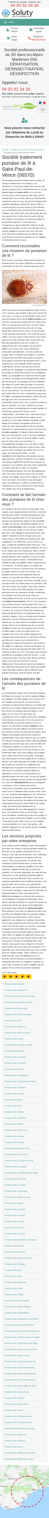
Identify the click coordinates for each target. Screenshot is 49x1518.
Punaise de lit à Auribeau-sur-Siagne (20, 996)
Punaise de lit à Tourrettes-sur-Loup (20, 1428)
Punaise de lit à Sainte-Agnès (17, 1392)
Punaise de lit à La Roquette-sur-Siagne (21, 1173)
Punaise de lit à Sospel (14, 1398)
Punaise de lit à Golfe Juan (16, 1130)
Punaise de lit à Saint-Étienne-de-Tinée (21, 1343)
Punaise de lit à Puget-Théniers (18, 1307)
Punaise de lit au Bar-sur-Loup (17, 1197)
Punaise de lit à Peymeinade (17, 1300)
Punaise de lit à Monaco (15, 1252)
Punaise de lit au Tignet (14, 1221)
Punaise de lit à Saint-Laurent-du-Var (20, 1361)
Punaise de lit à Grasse (14, 1142)
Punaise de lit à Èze (13, 1106)
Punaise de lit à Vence (14, 1447)
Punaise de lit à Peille (14, 1288)
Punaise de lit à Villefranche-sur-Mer (20, 1453)
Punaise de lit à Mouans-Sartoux (18, 1258)
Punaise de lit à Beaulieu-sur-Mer (19, 1002)
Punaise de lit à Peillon (14, 1294)
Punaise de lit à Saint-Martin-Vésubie (20, 1374)
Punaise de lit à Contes (14, 1093)
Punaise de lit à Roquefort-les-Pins (19, 1325)
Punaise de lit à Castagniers (16, 1075)
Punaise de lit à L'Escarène (16, 1154)
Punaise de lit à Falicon (14, 1112)
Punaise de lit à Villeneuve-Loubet (19, 1459)
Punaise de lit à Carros (14, 1069)
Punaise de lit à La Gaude (15, 1167)
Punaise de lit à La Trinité (15, 1179)
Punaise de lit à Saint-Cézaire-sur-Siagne (22, 1337)
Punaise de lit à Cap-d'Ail (15, 1063)
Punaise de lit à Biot (13, 1020)
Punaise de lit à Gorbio (14, 1136)
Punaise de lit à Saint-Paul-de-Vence (20, 1380)
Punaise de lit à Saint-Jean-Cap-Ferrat (21, 1349)
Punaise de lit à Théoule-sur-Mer (18, 1416)
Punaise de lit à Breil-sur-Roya (17, 1033)
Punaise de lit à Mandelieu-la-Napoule (21, 1240)
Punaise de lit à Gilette (14, 1124)
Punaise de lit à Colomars (15, 1087)
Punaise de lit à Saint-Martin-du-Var (20, 1367)
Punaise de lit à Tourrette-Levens (18, 1422)
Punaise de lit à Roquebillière (17, 1313)
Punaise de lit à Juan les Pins (17, 1148)
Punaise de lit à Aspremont (16, 990)
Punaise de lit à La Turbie (15, 1185)
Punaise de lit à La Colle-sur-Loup (19, 1160)
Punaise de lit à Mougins (15, 1264)
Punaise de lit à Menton (14, 1246)
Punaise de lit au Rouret (15, 1215)
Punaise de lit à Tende (14, 1410)
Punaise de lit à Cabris (14, 1039)
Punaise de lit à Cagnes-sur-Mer (18, 1045)
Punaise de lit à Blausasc (15, 1026)
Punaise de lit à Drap (13, 1100)
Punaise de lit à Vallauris (15, 1441)
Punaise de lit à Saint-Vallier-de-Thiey (20, 1386)
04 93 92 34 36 (38, 40)
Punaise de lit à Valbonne (15, 1434)
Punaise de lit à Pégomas (15, 1282)
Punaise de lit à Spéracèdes (16, 1404)
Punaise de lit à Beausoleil (16, 1008)
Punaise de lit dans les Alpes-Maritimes (27, 150)
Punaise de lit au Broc (14, 1203)
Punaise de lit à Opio (13, 1276)
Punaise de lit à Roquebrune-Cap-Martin (22, 1319)
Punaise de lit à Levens (14, 1227)
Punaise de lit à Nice (13, 1270)
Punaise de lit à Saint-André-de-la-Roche (22, 1331)
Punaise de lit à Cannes (15, 1051)
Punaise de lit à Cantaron (15, 1057)
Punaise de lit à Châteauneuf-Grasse (20, 1081)
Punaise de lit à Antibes (14, 984)
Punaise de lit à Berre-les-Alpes (18, 1014)
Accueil (5, 150)
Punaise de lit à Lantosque (16, 1191)
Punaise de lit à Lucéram (15, 1233)
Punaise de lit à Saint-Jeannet (17, 1355)
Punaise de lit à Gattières (15, 1118)
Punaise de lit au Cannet (15, 1209)
